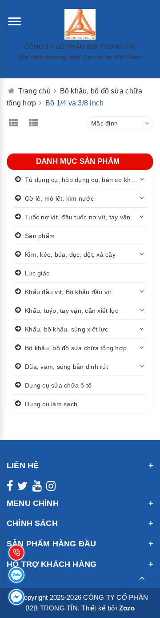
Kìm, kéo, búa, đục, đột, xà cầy (70, 254)
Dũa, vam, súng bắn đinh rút (66, 366)
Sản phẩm (40, 235)
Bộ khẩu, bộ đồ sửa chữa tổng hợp (76, 347)
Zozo (127, 608)
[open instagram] (51, 487)
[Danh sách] (36, 124)
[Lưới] (16, 124)
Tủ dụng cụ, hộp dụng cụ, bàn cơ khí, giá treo (85, 179)
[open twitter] (22, 487)
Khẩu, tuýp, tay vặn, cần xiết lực (71, 310)
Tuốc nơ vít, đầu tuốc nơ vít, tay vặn (77, 217)
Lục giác (37, 273)
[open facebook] (10, 487)
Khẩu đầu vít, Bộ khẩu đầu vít (68, 291)
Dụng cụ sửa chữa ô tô (58, 385)
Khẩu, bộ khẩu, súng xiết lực (66, 329)
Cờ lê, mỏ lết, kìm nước (59, 198)
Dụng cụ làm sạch (51, 404)
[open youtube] (37, 487)
